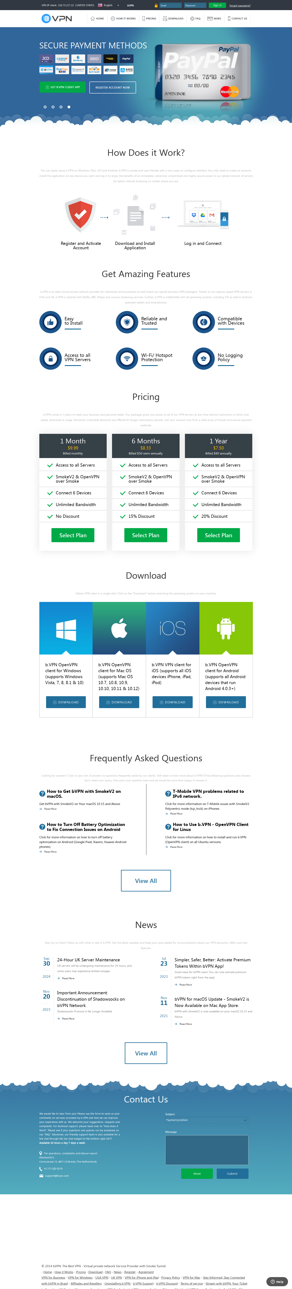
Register (130, 1272)
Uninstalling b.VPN (117, 1283)
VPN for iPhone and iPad (142, 1277)
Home (48, 1272)
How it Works (64, 1272)
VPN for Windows (80, 1277)
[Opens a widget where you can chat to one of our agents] (277, 1282)
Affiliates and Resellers (86, 1283)
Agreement (146, 1272)
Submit (232, 1173)
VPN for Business (53, 1277)
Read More (50, 809)
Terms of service (192, 1283)
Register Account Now (113, 87)
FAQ (108, 1272)
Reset (197, 1173)
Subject (170, 1114)
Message (171, 1131)
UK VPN (116, 1277)
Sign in (217, 5)
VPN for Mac (191, 1277)
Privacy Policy (170, 1277)
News (118, 1272)
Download (95, 1272)
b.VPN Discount (167, 1283)
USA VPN (101, 1277)
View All (146, 881)
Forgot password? (240, 5)
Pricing (81, 1272)
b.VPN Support (143, 1283)
